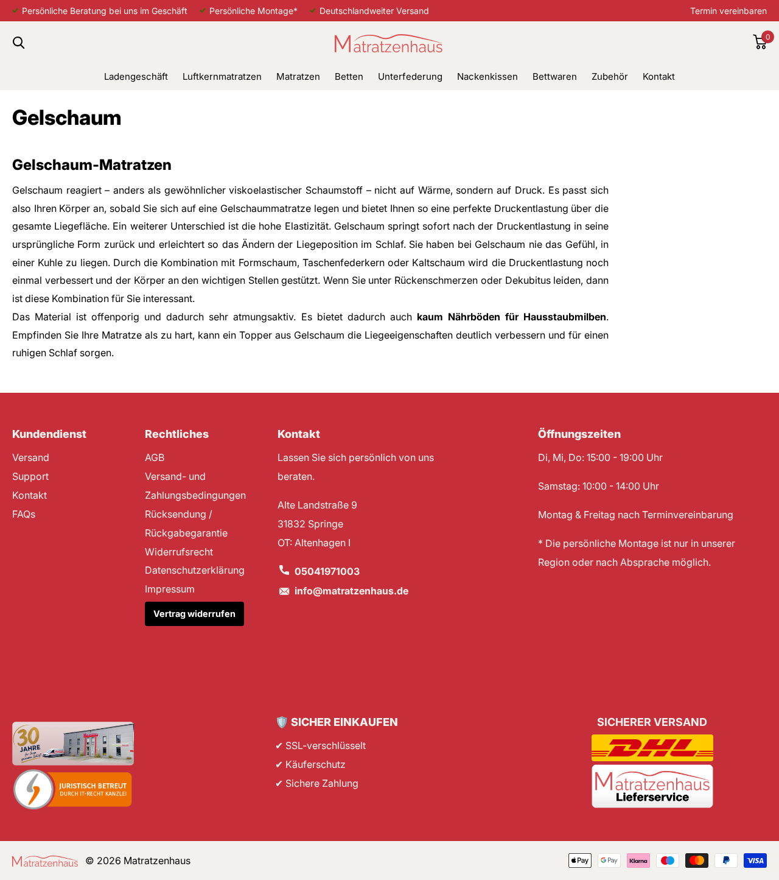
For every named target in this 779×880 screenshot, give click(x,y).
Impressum (170, 589)
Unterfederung (410, 76)
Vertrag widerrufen (194, 613)
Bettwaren (555, 76)
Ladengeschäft (136, 76)
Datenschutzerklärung (195, 570)
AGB (154, 457)
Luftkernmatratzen (222, 76)
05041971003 (327, 571)
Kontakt (659, 76)
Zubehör (610, 76)
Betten (349, 76)
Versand (30, 457)
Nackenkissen (487, 76)
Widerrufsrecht (179, 552)
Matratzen (298, 76)
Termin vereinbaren (728, 10)
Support (30, 476)
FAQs (23, 514)
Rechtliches (177, 434)
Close (18, 42)
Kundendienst (49, 434)
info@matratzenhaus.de (351, 591)
